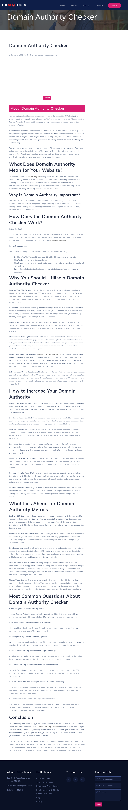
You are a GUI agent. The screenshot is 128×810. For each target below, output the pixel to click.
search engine (34, 176)
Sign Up (86, 6)
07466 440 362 (17, 790)
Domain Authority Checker (49, 354)
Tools (73, 6)
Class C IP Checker (44, 794)
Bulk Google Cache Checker (47, 786)
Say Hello (99, 6)
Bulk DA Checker (43, 778)
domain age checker (59, 240)
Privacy (39, 801)
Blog (38, 797)
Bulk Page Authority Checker (48, 790)
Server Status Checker (45, 782)
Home (62, 6)
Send (99, 804)
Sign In (114, 6)
